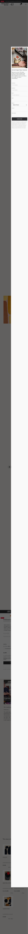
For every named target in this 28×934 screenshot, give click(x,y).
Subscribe (19, 118)
